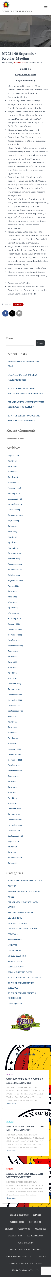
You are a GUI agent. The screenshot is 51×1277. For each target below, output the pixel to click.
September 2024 (15, 580)
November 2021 (15, 760)
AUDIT (11, 897)
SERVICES (37, 1215)
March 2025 (13, 548)
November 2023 (15, 635)
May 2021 (12, 792)
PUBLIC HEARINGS (17, 956)
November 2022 (15, 700)
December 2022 (15, 694)
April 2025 (13, 542)
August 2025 (13, 521)
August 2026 (13, 455)
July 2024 (12, 591)
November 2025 (15, 504)
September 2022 (15, 711)
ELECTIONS (13, 934)
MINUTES (18, 304)
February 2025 (14, 553)
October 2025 (14, 510)
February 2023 (14, 684)
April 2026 (13, 477)
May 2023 (12, 667)
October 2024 (14, 575)
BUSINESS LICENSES (17, 923)
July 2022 (12, 722)
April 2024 (13, 607)
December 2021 (15, 754)
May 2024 (12, 602)
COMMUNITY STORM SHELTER (18, 1257)
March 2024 (13, 613)
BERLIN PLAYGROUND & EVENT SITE (25, 1250)
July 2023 (12, 656)
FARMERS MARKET (25, 1243)
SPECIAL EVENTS (16, 967)
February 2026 (14, 488)
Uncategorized (15, 1003)
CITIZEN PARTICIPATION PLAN (22, 929)
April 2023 (13, 673)
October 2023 (14, 640)
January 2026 (14, 493)
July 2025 (12, 526)
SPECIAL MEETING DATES (20, 972)
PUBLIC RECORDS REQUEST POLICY (25, 880)
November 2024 (15, 569)
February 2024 (14, 618)
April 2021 (12, 798)
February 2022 (14, 749)
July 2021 (12, 781)
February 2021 (14, 809)
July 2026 (12, 461)
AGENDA (12, 886)
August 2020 (14, 841)
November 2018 (15, 857)
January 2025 (14, 559)
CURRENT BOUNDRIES (19, 1215)
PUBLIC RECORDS (17, 1222)
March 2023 (13, 678)
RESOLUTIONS (15, 961)
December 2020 (15, 819)
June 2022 (12, 727)
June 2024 (12, 597)
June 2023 (12, 662)
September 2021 (15, 771)
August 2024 (13, 586)
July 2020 (12, 847)
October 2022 (14, 705)
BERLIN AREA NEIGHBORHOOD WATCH (25, 1264)
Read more (11, 1103)
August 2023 (13, 651)
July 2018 (12, 863)
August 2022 (13, 716)
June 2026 (12, 466)
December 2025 (15, 499)
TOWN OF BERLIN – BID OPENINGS (24, 978)
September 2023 (15, 645)
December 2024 (15, 564)
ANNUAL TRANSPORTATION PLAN (24, 891)
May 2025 (12, 537)
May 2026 (12, 472)
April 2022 (13, 738)
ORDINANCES (14, 950)
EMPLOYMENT (15, 939)
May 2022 (12, 733)
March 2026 (13, 483)
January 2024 (14, 624)
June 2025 (12, 531)
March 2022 (13, 743)
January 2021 (14, 814)
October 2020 (14, 830)
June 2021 (12, 787)
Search (9, 338)
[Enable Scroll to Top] (45, 1271)
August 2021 (13, 776)
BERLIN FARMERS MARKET (20, 912)
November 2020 (15, 825)
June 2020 (12, 852)
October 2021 (14, 765)
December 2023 (15, 629)
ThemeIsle (34, 1270)
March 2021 (13, 803)
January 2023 (14, 689)
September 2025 (15, 515)
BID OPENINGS (15, 918)
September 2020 (15, 836)
